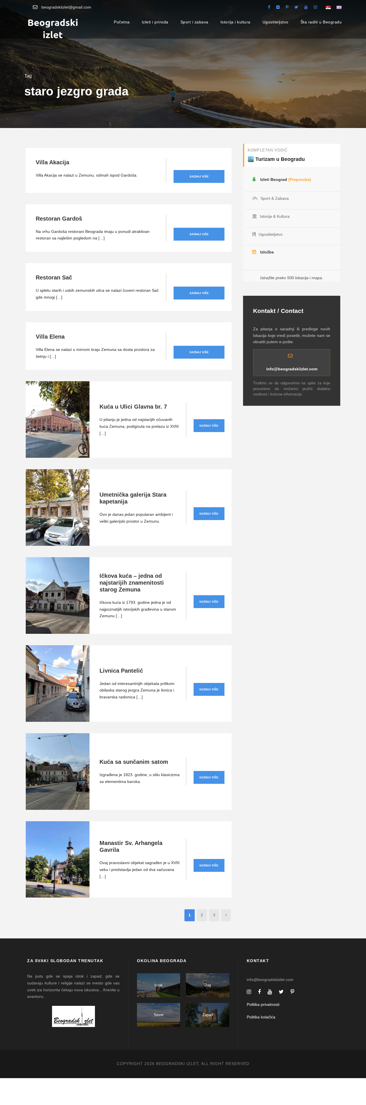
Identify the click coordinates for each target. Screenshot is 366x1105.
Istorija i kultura (235, 22)
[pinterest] (287, 7)
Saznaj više (199, 176)
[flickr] (278, 7)
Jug (208, 985)
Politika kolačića (261, 1017)
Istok (158, 985)
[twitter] (296, 7)
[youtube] (306, 7)
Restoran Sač (54, 277)
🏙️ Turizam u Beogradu (276, 159)
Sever (159, 1015)
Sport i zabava (194, 22)
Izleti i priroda (155, 22)
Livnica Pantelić (121, 671)
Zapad (207, 1015)
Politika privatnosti (263, 1004)
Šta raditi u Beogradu (321, 22)
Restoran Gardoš (59, 218)
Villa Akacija (52, 162)
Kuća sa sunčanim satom (134, 762)
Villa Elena (50, 336)
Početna (122, 22)
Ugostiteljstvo (275, 22)
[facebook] (269, 7)
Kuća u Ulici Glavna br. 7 (133, 406)
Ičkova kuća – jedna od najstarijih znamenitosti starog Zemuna (132, 583)
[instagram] (315, 7)
